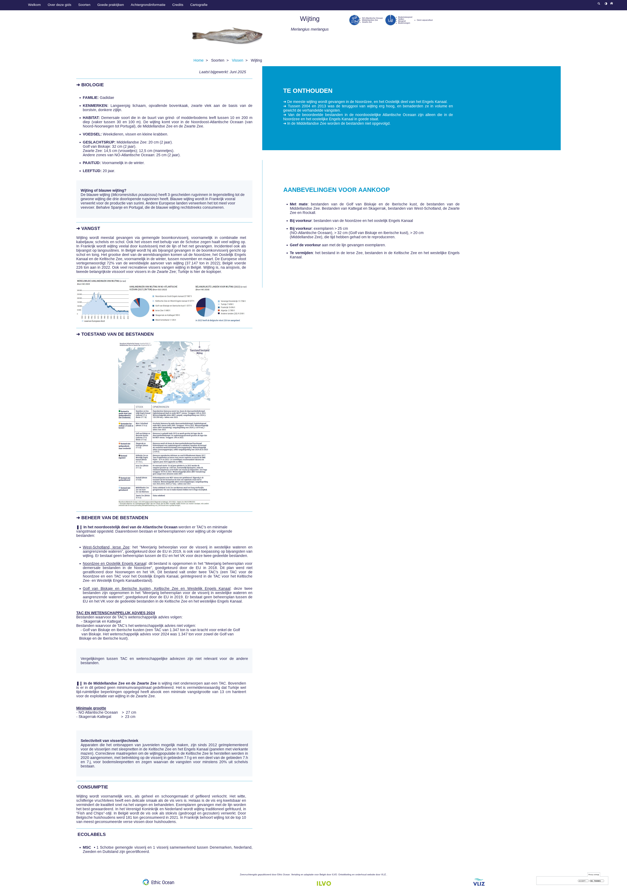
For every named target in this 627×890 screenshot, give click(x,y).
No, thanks (595, 881)
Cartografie (199, 4)
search (599, 3)
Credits (177, 4)
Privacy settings (593, 874)
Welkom (34, 4)
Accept (582, 881)
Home (198, 60)
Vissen (237, 60)
